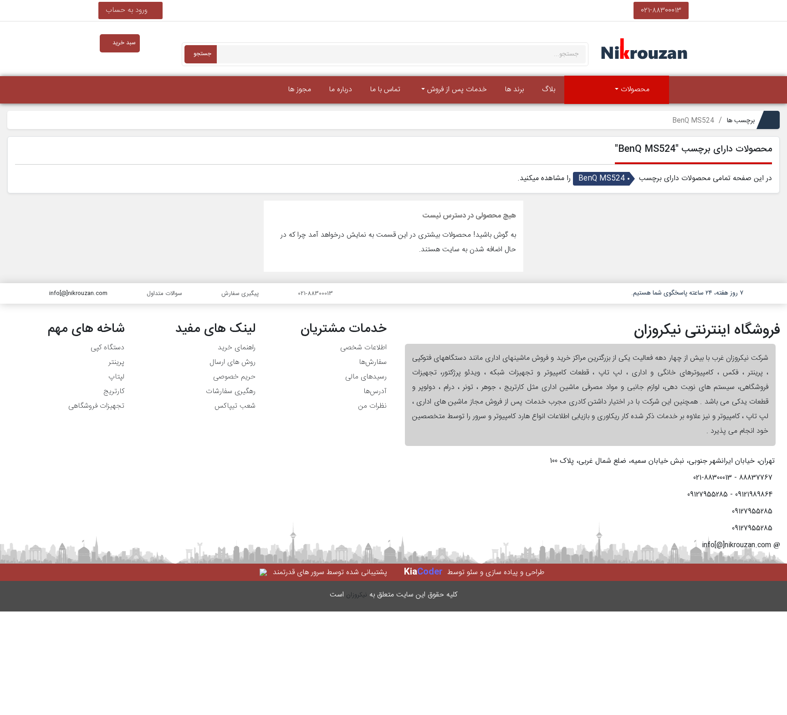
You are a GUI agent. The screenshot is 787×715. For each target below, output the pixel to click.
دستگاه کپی (107, 348)
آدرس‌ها (375, 391)
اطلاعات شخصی (363, 348)
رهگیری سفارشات (231, 391)
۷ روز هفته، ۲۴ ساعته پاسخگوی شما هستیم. (687, 293)
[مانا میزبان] (264, 572)
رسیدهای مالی (366, 377)
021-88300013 (661, 10)
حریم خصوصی (234, 377)
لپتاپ (116, 377)
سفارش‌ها (373, 362)
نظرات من (372, 406)
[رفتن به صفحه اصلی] (681, 90)
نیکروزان (356, 595)
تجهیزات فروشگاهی (96, 406)
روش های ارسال (233, 362)
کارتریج (113, 391)
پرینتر (116, 362)
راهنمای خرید (237, 348)
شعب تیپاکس (235, 406)
